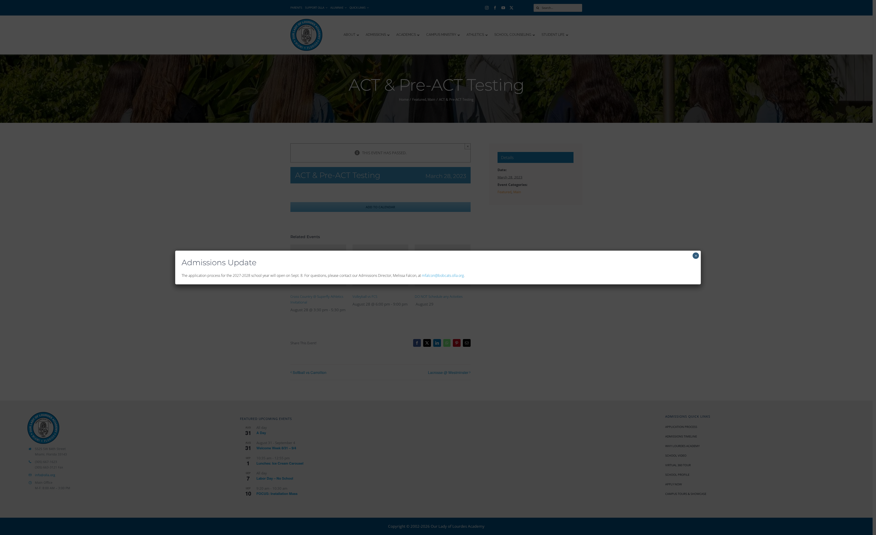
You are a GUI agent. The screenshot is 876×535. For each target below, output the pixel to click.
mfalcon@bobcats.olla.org (443, 275)
